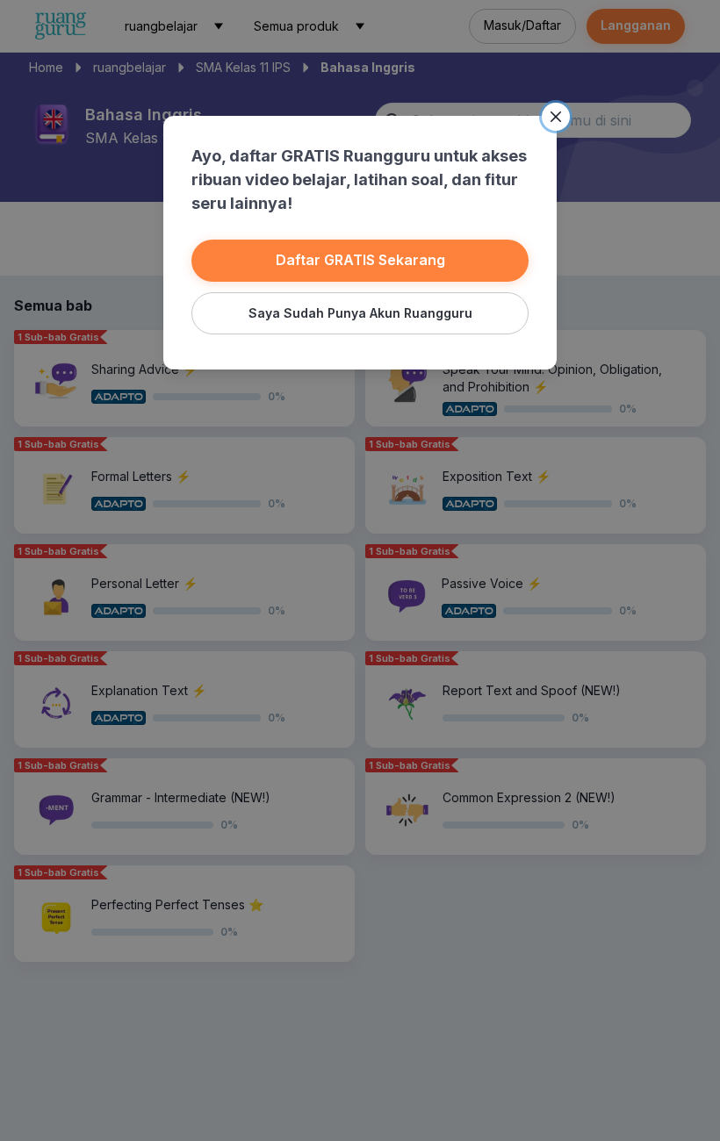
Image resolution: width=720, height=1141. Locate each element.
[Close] (556, 117)
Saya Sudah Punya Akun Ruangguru (360, 312)
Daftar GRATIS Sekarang (360, 260)
